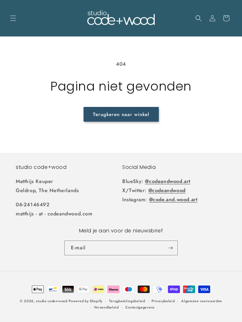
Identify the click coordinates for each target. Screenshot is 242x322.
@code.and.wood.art (173, 199)
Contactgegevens (140, 307)
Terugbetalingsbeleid (127, 300)
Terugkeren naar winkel (121, 114)
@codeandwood (167, 190)
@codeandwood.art (167, 181)
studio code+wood (51, 300)
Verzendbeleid (106, 307)
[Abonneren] (170, 248)
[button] (13, 18)
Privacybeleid (163, 300)
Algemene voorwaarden (201, 300)
